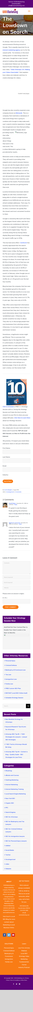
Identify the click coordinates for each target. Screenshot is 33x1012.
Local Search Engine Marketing (15, 794)
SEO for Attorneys (11, 817)
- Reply (15, 504)
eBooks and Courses (12, 775)
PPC (6, 807)
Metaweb (19, 113)
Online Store (24, 980)
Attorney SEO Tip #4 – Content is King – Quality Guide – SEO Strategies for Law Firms (16, 754)
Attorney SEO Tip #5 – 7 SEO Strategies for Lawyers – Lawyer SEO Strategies (16, 737)
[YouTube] (13, 935)
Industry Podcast (24, 967)
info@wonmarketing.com (16, 5)
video (7, 864)
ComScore (23, 243)
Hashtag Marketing (11, 780)
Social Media (9, 850)
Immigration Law (11, 679)
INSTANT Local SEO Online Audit (16, 693)
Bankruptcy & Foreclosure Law (15, 670)
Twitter (7, 855)
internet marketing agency (12, 50)
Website (8, 868)
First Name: (6, 448)
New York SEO (10, 798)
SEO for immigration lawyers (15, 836)
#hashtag (8, 771)
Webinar (24, 951)
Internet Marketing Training (14, 789)
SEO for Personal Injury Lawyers (16, 841)
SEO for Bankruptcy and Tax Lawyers (14, 823)
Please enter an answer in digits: (13, 593)
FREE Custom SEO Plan (13, 688)
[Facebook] (4, 935)
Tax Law (8, 674)
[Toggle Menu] (29, 11)
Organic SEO (9, 803)
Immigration (9, 959)
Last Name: (6, 457)
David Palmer (12, 503)
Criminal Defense (11, 665)
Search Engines (10, 812)
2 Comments (18, 492)
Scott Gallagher (8, 489)
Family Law (9, 684)
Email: (5, 466)
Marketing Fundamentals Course (24, 961)
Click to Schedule (8, 406)
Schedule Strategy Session (14, 697)
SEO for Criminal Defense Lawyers (13, 830)
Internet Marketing (11, 784)
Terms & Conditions (15, 980)
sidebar (7, 845)
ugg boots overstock (14, 522)
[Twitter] (9, 935)
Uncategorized (10, 492)
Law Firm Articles (24, 948)
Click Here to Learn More (22, 418)
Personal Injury (10, 661)
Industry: (5, 475)
